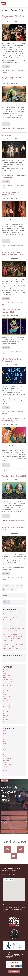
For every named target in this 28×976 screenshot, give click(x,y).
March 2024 (6, 717)
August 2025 (6, 688)
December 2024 (7, 702)
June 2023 (6, 721)
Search (5, 595)
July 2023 (5, 719)
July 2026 (5, 669)
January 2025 (7, 700)
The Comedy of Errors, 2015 (14, 476)
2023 (4, 752)
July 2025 (5, 690)
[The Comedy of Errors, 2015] (14, 490)
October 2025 (7, 684)
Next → (13, 589)
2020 (4, 747)
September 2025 (7, 686)
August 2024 (6, 709)
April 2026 (6, 673)
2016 (9, 245)
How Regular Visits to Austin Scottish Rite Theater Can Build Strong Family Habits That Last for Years (13, 628)
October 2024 (7, 707)
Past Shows (4, 72)
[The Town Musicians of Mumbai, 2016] (14, 326)
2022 (4, 750)
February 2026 (7, 677)
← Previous (6, 585)
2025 (4, 756)
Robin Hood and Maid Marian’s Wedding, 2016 (12, 253)
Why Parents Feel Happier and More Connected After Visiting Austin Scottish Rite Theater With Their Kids (14, 620)
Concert (5, 766)
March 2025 (6, 696)
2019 (4, 745)
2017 (9, 70)
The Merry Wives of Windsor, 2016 (10, 194)
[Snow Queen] (14, 149)
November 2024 (7, 705)
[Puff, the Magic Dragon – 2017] (14, 94)
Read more (6, 66)
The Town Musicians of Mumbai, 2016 (12, 311)
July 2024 (5, 711)
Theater (5, 773)
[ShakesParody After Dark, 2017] (14, 32)
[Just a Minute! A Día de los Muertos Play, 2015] (14, 435)
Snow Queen (7, 135)
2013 (4, 733)
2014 (4, 735)
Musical (5, 768)
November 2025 (7, 681)
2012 (4, 731)
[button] (25, 3)
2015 (9, 411)
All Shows (13, 70)
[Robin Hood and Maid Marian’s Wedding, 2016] (14, 269)
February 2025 (7, 698)
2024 (4, 754)
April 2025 (6, 694)
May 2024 (6, 715)
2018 (4, 743)
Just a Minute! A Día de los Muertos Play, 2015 (13, 419)
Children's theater (20, 70)
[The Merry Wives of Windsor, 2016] (14, 209)
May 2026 (6, 671)
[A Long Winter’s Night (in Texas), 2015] (14, 375)
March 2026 (6, 675)
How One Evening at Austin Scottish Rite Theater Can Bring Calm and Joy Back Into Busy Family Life (13, 646)
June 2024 (6, 713)
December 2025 (7, 679)
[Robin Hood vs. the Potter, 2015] (14, 544)
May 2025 (6, 692)
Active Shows (7, 758)
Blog (4, 762)
